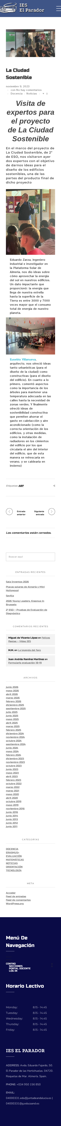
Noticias (31, 93)
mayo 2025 (12, 719)
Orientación (14, 866)
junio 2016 (12, 812)
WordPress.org (15, 903)
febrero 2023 (13, 780)
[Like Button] (43, 94)
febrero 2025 (13, 730)
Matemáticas (15, 859)
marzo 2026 (13, 697)
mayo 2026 (12, 690)
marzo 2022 (12, 787)
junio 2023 (12, 769)
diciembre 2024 (15, 733)
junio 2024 (12, 747)
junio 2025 (12, 715)
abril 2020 (12, 798)
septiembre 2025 (16, 708)
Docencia (17, 93)
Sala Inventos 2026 (17, 581)
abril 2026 (12, 694)
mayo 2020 (12, 794)
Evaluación (14, 856)
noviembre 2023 (15, 762)
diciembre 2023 (15, 758)
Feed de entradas (16, 896)
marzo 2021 (12, 790)
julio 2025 (11, 712)
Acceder (11, 892)
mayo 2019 (12, 805)
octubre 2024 (14, 740)
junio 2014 (12, 815)
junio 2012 (12, 823)
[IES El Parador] (30, 8)
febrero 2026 (13, 701)
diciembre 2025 (15, 705)
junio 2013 (12, 819)
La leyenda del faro (29, 650)
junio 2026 (12, 687)
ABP (21, 485)
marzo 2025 (12, 726)
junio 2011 (11, 826)
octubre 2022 (14, 783)
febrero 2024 (13, 755)
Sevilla (10, 595)
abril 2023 (12, 776)
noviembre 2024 (15, 737)
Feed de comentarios (18, 900)
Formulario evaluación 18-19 (25, 662)
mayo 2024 (12, 751)
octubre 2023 (14, 765)
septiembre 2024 (16, 744)
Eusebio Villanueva (23, 359)
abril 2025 (12, 722)
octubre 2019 (13, 801)
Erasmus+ (12, 852)
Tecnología (14, 870)
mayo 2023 (12, 772)
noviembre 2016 (15, 808)
